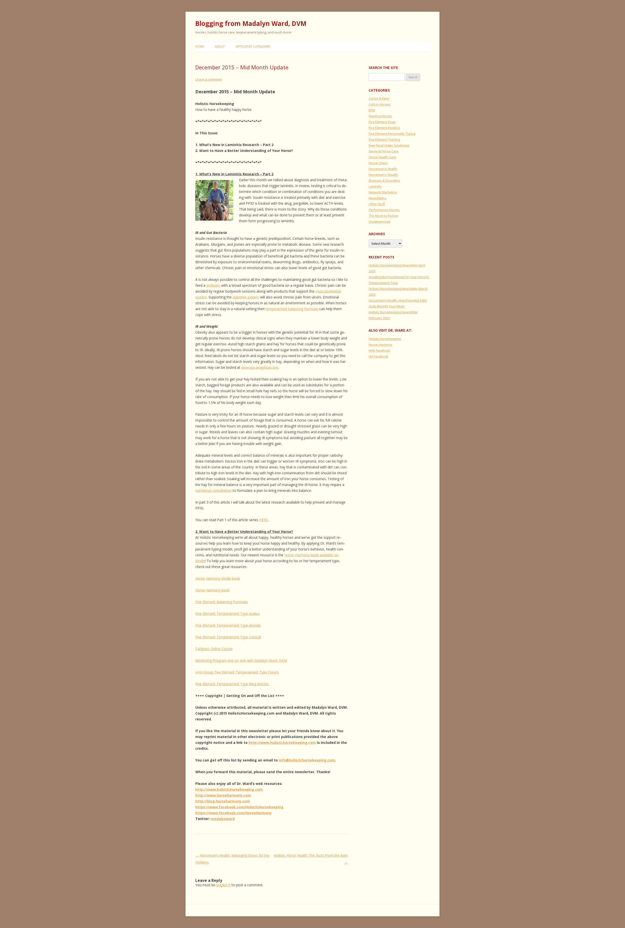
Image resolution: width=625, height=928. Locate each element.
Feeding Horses (380, 116)
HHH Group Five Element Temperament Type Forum (237, 672)
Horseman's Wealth (383, 174)
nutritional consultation (213, 490)
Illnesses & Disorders (384, 180)
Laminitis (375, 186)
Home (199, 46)
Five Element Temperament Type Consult (228, 637)
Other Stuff (377, 204)
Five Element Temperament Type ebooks (228, 625)
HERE (263, 519)
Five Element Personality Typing (392, 133)
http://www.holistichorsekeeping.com (282, 742)
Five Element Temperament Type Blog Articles (232, 684)
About (220, 46)
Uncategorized (379, 221)
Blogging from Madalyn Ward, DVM (250, 23)
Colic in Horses (379, 104)
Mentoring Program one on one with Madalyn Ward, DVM (241, 660)
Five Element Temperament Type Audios (227, 613)
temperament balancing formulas (292, 308)
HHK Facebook (379, 350)
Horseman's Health (383, 169)
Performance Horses (384, 210)
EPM (372, 110)
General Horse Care (383, 151)
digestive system (246, 297)
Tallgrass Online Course (214, 648)
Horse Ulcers (378, 163)
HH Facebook (378, 356)
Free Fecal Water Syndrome (389, 145)
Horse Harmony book (212, 590)
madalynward (223, 818)
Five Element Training (384, 139)
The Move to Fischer (383, 215)
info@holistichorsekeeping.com (307, 760)
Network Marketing (383, 192)
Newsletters (377, 198)
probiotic (213, 285)
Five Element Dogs (382, 122)
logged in (223, 885)
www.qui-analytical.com (259, 367)
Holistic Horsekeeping (385, 339)
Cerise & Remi (379, 98)
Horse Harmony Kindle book (217, 578)
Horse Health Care (382, 157)
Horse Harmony (380, 344)
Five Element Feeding (384, 128)
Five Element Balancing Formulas (221, 602)
